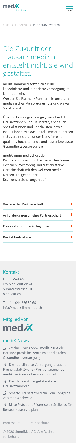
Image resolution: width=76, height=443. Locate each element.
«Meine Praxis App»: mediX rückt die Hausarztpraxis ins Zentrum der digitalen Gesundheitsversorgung (34, 353)
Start (6, 24)
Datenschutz (39, 422)
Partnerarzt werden (46, 24)
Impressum (11, 422)
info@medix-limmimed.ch (22, 307)
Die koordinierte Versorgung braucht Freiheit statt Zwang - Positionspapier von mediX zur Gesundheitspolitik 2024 (34, 369)
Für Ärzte (21, 24)
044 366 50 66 (25, 302)
